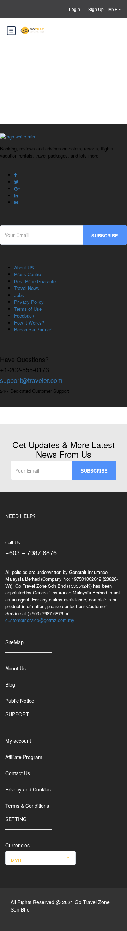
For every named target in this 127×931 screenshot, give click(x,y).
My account (18, 740)
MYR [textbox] (16, 860)
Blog (10, 684)
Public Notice (19, 700)
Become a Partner (32, 329)
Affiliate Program (23, 756)
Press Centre (27, 274)
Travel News (26, 288)
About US (24, 267)
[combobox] (40, 858)
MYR (113, 9)
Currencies (17, 845)
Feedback (24, 315)
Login (74, 9)
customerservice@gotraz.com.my (39, 620)
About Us (15, 668)
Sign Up (96, 9)
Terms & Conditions (27, 805)
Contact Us (17, 773)
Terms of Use (28, 309)
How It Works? (29, 322)
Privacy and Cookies (28, 789)
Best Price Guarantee (36, 281)
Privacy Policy (29, 301)
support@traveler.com (31, 380)
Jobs (19, 295)
